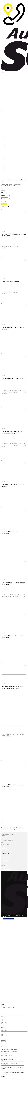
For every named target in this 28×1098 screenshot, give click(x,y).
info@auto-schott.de (7, 842)
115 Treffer (3, 189)
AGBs (7, 177)
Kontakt (8, 174)
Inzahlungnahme (10, 145)
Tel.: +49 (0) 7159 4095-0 (6, 1011)
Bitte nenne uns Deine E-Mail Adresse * (9, 1063)
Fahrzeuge (5, 143)
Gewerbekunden (7, 171)
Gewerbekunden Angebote (12, 154)
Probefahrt (8, 148)
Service (4, 160)
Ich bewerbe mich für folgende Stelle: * (9, 1051)
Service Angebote (10, 155)
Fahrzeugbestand (10, 144)
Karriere (8, 176)
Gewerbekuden (6, 860)
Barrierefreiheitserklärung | (20, 915)
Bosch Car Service (10, 141)
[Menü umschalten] (1, 74)
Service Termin (9, 170)
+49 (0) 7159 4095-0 (7, 839)
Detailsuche (3, 202)
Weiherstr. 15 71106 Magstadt (4, 1009)
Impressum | (4, 915)
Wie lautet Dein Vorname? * (7, 1055)
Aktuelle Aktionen (7, 857)
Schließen (3, 1041)
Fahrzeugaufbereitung (11, 165)
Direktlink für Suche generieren (5, 831)
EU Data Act (3, 916)
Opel (7, 137)
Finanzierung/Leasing (11, 147)
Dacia (7, 140)
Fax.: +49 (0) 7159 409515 (7, 1012)
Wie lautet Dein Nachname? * (7, 1059)
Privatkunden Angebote (11, 152)
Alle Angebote (9, 151)
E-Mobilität (5, 156)
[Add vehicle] (25, 211)
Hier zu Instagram (7, 869)
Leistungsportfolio (10, 162)
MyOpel (7, 169)
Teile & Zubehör (9, 166)
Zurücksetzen (3, 204)
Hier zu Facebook (7, 867)
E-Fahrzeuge (9, 158)
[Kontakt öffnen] (14, 27)
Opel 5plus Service (10, 167)
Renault (7, 138)
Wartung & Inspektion (11, 163)
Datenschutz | (10, 915)
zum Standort (4, 1039)
